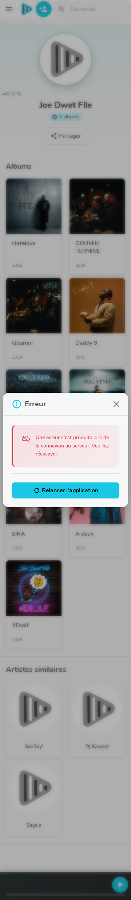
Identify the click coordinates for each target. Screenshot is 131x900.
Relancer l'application (65, 490)
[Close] (116, 404)
